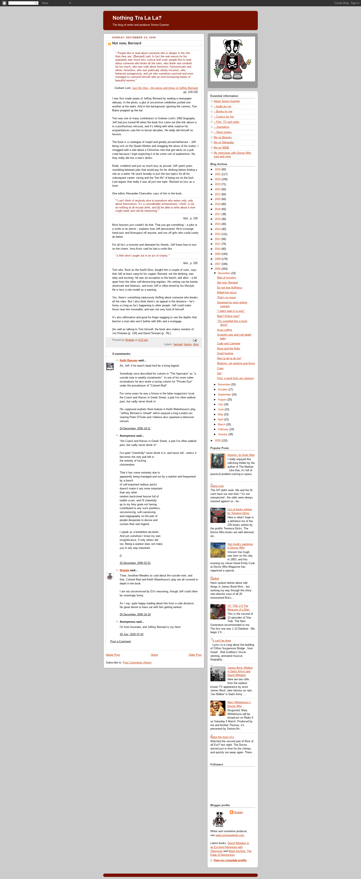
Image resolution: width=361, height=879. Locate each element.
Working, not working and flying (236, 363)
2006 (218, 268)
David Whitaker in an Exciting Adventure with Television (229, 847)
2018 (218, 209)
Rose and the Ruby (228, 348)
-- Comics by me (224, 116)
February (223, 429)
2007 (218, 264)
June (221, 409)
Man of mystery (226, 277)
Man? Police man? (228, 316)
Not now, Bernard (227, 282)
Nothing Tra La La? (137, 18)
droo (195, 344)
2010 (218, 249)
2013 (218, 234)
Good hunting (225, 353)
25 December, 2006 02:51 (135, 563)
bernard (178, 344)
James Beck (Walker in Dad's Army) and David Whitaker (240, 671)
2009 (218, 254)
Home (154, 654)
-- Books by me (223, 111)
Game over (217, 486)
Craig (220, 368)
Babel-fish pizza (226, 292)
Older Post (195, 654)
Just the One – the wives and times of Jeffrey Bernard (165, 88)
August (222, 399)
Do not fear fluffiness (229, 287)
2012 (218, 239)
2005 (218, 440)
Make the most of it (222, 737)
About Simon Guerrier (227, 101)
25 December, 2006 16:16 (135, 614)
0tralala (124, 570)
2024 (218, 179)
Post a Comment (120, 641)
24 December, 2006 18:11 (135, 428)
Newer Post (113, 654)
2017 (218, 214)
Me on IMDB (221, 147)
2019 (218, 204)
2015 (218, 224)
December (224, 273)
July (221, 404)
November (224, 384)
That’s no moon (226, 297)
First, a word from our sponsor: (235, 378)
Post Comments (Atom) (137, 662)
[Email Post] (194, 340)
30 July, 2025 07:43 (131, 634)
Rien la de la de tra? (229, 358)
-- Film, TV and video (226, 122)
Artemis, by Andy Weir (241, 455)
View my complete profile (230, 860)
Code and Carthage (228, 343)
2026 (218, 169)
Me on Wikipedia (224, 142)
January (223, 434)
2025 (218, 174)
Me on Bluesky (223, 137)
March (222, 424)
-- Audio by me (222, 106)
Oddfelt (214, 578)
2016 (218, 219)
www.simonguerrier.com (230, 835)
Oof (219, 373)
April (221, 419)
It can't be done (221, 640)
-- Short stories (223, 132)
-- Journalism (221, 127)
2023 (218, 184)
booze (188, 344)
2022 (218, 189)
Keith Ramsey (128, 360)
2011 (218, 244)
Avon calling (224, 330)
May (221, 414)
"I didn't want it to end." (231, 311)
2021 (218, 194)
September (225, 394)
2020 (218, 199)
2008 (218, 259)
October (223, 389)
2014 (218, 229)
